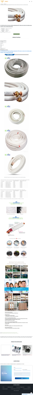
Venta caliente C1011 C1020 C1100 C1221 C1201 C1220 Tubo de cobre (9, 332)
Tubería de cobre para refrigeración (16, 336)
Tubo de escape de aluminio (28, 336)
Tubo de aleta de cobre (15, 337)
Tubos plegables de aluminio (3, 336)
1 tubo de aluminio (22, 336)
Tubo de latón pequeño (10, 337)
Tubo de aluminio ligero (9, 336)
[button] (30, 1)
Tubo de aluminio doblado (29, 337)
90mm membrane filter (16, 390)
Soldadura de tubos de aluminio (22, 337)
